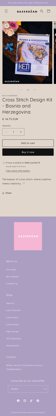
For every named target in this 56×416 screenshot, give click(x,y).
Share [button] (8, 193)
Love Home (12, 317)
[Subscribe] (44, 389)
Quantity (6, 126)
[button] (6, 11)
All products (12, 345)
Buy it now (28, 152)
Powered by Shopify (36, 412)
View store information (18, 170)
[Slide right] (34, 89)
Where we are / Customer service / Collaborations (24, 367)
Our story (11, 269)
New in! (10, 303)
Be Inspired (12, 276)
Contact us (12, 283)
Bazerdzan (22, 412)
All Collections (13, 338)
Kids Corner (12, 331)
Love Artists (12, 324)
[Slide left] (21, 89)
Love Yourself (13, 310)
